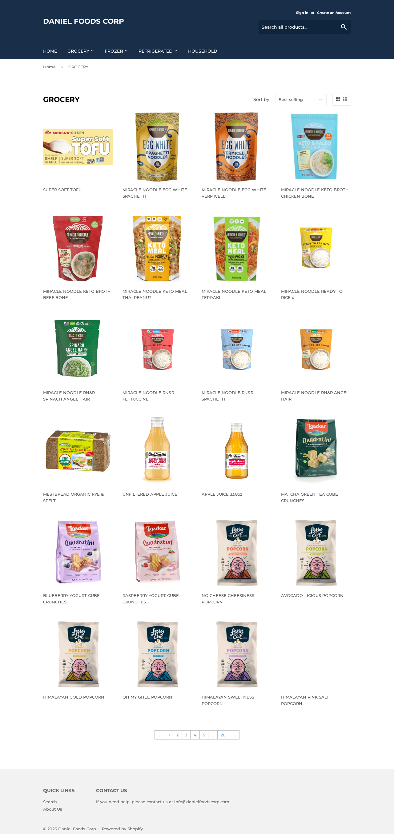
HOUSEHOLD (202, 51)
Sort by (261, 99)
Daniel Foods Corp (83, 21)
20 (223, 734)
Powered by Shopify (122, 828)
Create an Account (334, 12)
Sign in (302, 12)
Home (50, 51)
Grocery (78, 51)
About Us (52, 809)
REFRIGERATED (156, 51)
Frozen (114, 51)
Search (50, 801)
